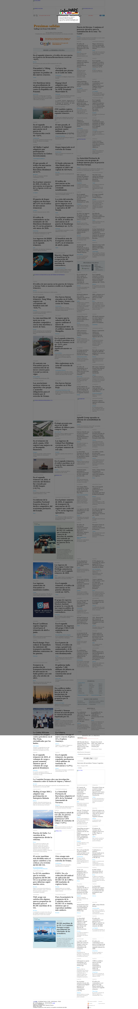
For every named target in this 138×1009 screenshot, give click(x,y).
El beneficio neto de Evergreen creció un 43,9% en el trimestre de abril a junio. (64, 241)
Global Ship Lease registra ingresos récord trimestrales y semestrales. (83, 319)
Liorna (90, 688)
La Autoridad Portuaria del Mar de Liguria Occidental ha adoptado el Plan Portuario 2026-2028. (98, 435)
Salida (96, 264)
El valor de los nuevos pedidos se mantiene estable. (82, 642)
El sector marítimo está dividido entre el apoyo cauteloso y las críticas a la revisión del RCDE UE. (42, 860)
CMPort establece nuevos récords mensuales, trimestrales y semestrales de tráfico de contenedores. (97, 965)
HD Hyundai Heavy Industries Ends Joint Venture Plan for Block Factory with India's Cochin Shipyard (83, 745)
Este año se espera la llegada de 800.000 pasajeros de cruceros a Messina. (98, 352)
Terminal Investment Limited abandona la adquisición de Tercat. (83, 231)
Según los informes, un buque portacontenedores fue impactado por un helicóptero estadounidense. (64, 309)
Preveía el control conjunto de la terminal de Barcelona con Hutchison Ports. (83, 238)
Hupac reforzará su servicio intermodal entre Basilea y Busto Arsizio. (98, 46)
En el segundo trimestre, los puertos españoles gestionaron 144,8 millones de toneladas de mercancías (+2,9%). (64, 760)
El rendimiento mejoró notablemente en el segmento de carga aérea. (83, 611)
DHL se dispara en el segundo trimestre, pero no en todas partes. (98, 297)
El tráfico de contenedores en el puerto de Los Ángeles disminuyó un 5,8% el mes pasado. (98, 85)
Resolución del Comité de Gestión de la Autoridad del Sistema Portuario (83, 570)
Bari (79, 687)
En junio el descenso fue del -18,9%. (41, 212)
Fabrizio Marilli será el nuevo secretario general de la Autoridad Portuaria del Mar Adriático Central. (83, 435)
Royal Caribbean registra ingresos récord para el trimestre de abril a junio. (41, 628)
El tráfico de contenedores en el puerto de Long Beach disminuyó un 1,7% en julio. (83, 103)
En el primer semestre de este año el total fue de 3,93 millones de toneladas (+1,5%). (42, 141)
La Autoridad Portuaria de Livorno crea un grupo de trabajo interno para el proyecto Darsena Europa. (90, 161)
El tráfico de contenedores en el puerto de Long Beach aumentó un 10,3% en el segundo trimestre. (98, 985)
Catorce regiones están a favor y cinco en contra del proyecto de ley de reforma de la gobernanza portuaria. (98, 583)
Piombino (91, 693)
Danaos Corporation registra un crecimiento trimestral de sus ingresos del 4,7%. (98, 333)
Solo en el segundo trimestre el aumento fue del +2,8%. (82, 899)
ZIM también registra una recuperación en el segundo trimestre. (64, 111)
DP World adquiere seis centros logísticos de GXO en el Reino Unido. (83, 297)
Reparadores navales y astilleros (96, 701)
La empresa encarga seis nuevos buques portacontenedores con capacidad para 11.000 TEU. (98, 187)
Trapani (100, 690)
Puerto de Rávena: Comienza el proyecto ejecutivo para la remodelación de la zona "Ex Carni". (90, 30)
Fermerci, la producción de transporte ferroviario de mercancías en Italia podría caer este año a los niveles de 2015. (42, 671)
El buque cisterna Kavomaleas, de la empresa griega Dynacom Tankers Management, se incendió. (83, 861)
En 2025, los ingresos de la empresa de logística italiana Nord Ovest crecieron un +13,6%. (98, 512)
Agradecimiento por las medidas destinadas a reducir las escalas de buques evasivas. (63, 889)
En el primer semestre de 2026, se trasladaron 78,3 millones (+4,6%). (98, 975)
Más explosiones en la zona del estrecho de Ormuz (64, 365)
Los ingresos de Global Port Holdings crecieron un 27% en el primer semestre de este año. (64, 445)
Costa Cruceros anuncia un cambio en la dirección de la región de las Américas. (98, 144)
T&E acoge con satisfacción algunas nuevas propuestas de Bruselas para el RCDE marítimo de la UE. (42, 902)
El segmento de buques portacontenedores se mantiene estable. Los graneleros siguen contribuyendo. (97, 343)
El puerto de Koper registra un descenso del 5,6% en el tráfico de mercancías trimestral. (42, 203)
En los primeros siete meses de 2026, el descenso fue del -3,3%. (82, 55)
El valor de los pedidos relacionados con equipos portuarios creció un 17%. (83, 593)
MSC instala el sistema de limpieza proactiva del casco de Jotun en (83, 178)
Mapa (100, 695)
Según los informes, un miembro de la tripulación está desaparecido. (82, 359)
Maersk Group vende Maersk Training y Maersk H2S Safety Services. (98, 247)
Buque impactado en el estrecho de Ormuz (65, 148)
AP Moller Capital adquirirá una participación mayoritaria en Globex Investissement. (42, 151)
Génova (91, 684)
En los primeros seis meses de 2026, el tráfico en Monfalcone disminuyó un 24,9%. (64, 659)
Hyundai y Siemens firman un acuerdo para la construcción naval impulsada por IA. (64, 713)
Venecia (100, 693)
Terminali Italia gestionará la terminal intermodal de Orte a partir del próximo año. (83, 473)
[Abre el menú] (34, 15)
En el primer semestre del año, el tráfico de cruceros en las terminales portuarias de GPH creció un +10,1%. (82, 890)
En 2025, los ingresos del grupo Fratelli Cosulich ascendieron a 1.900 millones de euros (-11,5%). (83, 216)
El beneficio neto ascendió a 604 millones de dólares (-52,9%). (83, 518)
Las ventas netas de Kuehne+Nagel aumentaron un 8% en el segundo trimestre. (82, 603)
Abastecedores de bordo (94, 702)
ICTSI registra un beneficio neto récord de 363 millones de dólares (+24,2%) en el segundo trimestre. (83, 389)
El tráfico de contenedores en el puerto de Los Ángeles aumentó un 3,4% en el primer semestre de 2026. (98, 922)
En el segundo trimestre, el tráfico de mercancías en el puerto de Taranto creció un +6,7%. (98, 64)
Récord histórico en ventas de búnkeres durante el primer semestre (83, 995)
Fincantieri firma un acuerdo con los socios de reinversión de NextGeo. (98, 527)
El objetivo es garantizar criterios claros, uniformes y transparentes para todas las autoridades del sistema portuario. (98, 879)
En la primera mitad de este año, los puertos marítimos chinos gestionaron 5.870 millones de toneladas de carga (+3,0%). (64, 818)
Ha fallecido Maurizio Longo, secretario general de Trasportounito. (98, 216)
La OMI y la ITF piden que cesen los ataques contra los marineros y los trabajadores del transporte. (82, 944)
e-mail (53, 1003)
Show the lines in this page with (60, 43)
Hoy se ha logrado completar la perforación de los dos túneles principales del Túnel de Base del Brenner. (98, 490)
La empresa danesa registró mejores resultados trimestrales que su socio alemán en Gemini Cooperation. (63, 271)
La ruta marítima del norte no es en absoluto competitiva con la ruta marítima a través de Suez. (42, 322)
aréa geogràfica (99, 269)
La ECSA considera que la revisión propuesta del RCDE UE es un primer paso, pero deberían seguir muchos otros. (42, 878)
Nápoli (90, 690)
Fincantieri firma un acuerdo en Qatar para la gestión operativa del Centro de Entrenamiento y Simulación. (98, 791)
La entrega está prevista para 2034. (41, 378)
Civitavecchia (81, 693)
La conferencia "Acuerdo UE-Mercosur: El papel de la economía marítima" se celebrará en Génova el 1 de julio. (83, 716)
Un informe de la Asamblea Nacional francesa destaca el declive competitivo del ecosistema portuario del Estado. (42, 505)
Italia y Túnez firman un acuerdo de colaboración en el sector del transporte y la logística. (98, 473)
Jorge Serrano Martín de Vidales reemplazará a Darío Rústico (98, 152)
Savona (100, 687)
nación (97, 268)
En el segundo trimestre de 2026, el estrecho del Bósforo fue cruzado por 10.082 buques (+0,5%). (41, 482)
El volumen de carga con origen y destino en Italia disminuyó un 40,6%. (82, 207)
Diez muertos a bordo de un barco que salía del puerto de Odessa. (98, 839)
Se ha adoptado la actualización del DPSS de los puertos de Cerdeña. (83, 563)
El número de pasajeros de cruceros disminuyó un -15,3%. (83, 288)
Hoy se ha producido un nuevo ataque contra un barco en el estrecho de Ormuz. (83, 852)
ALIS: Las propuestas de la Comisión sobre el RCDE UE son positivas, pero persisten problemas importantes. (83, 874)
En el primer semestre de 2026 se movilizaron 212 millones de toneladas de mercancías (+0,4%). (42, 773)
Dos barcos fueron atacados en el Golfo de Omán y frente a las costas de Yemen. (64, 300)
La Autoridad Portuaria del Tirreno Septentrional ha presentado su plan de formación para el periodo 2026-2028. (98, 462)
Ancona (80, 684)
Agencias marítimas (82, 704)
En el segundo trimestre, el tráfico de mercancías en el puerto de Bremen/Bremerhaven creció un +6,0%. (53, 57)
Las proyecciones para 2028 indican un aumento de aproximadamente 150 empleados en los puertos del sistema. (98, 444)
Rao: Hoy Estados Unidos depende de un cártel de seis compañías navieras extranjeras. (64, 617)
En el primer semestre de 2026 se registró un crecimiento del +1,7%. (98, 994)
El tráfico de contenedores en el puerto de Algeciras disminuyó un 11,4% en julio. (83, 47)
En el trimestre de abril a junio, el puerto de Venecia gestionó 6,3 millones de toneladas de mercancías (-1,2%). (83, 279)
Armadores (80, 701)
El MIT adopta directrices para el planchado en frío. (97, 871)
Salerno (100, 685)
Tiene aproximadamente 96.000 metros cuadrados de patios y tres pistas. (83, 481)
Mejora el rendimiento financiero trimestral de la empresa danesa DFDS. (83, 123)
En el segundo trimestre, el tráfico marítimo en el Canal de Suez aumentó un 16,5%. (64, 464)
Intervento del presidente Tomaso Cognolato (90, 763)
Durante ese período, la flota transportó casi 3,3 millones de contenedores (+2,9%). (42, 455)
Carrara (80, 691)
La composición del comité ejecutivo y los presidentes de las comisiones (98, 608)
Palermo (91, 691)
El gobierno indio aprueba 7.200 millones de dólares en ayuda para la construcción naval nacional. (64, 670)
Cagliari (80, 690)
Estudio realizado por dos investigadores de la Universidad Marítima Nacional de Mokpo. (42, 332)
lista (87, 695)
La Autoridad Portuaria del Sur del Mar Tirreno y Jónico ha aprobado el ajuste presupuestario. (83, 455)
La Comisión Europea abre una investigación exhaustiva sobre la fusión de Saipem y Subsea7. (52, 780)
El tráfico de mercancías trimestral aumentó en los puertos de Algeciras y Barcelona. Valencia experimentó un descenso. (83, 530)
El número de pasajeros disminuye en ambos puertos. (45, 292)
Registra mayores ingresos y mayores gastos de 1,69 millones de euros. (83, 463)
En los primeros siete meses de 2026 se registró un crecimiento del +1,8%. (98, 94)
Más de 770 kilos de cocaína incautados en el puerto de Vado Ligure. (83, 813)
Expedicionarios (81, 702)
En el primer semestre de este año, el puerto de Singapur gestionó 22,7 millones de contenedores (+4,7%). (83, 986)
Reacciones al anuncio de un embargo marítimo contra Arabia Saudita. (83, 804)
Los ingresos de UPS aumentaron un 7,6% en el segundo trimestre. (83, 511)
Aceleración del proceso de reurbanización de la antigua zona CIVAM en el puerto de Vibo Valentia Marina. (83, 248)
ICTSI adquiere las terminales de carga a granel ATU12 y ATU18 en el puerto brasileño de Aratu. (98, 564)
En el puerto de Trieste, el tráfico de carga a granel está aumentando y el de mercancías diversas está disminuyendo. (63, 648)
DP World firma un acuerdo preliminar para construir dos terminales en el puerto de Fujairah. (82, 620)
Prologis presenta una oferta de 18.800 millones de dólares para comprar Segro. (64, 426)
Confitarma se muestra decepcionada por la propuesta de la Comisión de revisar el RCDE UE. (98, 853)
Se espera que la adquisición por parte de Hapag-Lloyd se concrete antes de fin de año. (64, 118)
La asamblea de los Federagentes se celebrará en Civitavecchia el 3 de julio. (97, 715)
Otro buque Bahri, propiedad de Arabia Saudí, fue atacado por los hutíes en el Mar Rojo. (83, 490)
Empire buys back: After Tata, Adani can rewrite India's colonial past (97, 744)
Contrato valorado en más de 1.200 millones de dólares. (83, 844)
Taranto (100, 688)
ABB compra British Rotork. (98, 905)
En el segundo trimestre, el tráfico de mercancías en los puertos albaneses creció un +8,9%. (64, 587)
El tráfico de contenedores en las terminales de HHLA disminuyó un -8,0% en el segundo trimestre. (98, 124)
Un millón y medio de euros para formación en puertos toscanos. (98, 454)
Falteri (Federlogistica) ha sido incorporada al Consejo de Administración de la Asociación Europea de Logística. (98, 654)
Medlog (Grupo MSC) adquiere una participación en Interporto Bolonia (42, 795)
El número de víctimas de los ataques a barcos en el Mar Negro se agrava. (98, 831)
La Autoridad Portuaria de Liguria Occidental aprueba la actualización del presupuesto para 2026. (98, 890)
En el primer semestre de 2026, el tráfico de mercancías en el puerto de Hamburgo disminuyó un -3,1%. (64, 221)
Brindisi (80, 688)
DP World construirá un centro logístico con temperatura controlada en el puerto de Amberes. (98, 319)
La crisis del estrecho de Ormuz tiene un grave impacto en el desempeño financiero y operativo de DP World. (64, 204)
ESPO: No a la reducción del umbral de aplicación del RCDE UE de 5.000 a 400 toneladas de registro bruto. (64, 878)
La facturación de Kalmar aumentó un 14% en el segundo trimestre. (82, 635)
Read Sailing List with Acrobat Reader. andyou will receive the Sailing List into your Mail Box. (58, 39)
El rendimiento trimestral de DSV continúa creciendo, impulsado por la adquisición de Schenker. (82, 654)
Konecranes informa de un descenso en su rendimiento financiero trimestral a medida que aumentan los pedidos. (83, 583)
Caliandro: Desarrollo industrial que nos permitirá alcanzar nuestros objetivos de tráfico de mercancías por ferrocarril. (42, 803)
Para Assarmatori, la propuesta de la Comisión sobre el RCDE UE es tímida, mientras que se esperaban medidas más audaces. (64, 903)
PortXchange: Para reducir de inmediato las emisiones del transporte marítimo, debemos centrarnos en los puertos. (42, 648)
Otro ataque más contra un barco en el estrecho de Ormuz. (64, 858)
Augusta (80, 685)
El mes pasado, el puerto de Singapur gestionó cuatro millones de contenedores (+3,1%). (64, 129)
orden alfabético (99, 267)
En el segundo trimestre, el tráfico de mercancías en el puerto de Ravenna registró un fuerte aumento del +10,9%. (98, 278)
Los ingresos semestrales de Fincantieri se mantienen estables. (41, 586)
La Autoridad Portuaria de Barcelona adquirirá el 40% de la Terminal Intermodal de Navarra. (65, 797)
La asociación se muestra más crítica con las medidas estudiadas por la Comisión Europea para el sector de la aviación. (42, 913)
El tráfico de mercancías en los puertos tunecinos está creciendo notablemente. (64, 185)
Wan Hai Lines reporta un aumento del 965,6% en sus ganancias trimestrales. (98, 178)
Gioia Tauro (91, 685)
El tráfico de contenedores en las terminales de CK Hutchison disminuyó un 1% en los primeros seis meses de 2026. (42, 222)
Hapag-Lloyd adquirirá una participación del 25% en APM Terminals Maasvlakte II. (64, 87)
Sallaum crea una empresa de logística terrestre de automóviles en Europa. (83, 64)
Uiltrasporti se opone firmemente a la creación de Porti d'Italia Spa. (83, 963)
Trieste (100, 691)
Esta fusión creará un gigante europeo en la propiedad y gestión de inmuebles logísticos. (64, 435)
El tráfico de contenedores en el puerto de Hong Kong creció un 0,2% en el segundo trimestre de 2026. (98, 944)
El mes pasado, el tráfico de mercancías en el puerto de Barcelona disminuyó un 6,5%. (42, 167)
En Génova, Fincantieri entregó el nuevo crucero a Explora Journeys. (65, 736)
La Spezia (91, 687)
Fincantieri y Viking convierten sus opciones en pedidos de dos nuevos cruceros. (42, 71)
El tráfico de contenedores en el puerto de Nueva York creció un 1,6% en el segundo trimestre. (83, 370)
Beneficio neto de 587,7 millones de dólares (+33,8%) (82, 91)
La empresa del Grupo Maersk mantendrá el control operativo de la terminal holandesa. (65, 97)
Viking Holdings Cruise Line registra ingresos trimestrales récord (83, 84)
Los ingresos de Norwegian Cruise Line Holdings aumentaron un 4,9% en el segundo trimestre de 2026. (64, 569)
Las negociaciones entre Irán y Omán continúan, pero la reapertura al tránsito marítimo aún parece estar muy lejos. (64, 373)
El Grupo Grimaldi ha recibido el (97, 196)
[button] (104, 15)
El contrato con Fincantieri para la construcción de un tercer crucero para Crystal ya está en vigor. (41, 368)
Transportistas (92, 704)
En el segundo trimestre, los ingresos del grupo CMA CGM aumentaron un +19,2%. (64, 628)
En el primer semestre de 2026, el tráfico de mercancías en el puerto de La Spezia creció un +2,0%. (42, 186)
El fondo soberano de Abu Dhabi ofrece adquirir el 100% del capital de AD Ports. (64, 166)
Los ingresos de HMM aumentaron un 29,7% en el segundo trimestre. (42, 241)
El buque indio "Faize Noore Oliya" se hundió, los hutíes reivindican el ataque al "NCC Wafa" (64, 393)
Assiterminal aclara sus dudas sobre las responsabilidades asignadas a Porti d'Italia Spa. (82, 907)
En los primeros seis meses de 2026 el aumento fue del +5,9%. (47, 63)
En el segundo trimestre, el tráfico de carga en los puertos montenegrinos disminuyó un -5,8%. (83, 198)
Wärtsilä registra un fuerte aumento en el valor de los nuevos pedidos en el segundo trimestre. (98, 813)
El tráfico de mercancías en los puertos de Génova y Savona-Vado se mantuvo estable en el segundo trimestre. (53, 286)
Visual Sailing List (85, 265)
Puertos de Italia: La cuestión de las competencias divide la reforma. (42, 836)
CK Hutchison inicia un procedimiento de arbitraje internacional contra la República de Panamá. (42, 87)
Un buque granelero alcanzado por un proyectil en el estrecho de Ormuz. (82, 352)
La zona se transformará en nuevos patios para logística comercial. (82, 257)
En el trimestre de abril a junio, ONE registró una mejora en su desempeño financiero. (42, 445)
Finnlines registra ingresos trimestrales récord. (98, 402)
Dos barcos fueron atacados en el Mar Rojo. (63, 385)
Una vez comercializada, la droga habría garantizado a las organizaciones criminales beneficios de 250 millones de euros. (83, 821)
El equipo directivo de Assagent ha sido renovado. (98, 602)
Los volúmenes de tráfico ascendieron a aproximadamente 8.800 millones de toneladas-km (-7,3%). (64, 518)
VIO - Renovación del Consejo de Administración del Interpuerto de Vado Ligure (98, 620)
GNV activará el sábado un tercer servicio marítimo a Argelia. (82, 333)
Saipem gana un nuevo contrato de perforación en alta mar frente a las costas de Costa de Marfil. (97, 636)
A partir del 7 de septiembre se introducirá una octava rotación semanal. (98, 53)
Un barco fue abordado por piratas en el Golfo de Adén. (64, 70)
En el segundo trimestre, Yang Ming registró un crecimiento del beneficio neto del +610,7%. (42, 302)
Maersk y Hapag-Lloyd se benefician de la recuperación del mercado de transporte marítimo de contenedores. (64, 260)
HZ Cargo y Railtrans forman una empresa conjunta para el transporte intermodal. (98, 370)
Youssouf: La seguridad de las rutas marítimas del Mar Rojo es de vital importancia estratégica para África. (41, 749)
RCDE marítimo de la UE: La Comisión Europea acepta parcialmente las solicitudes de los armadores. (65, 928)
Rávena (100, 684)
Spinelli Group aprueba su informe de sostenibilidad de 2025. (89, 419)
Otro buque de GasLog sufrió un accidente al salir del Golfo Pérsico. (98, 389)
